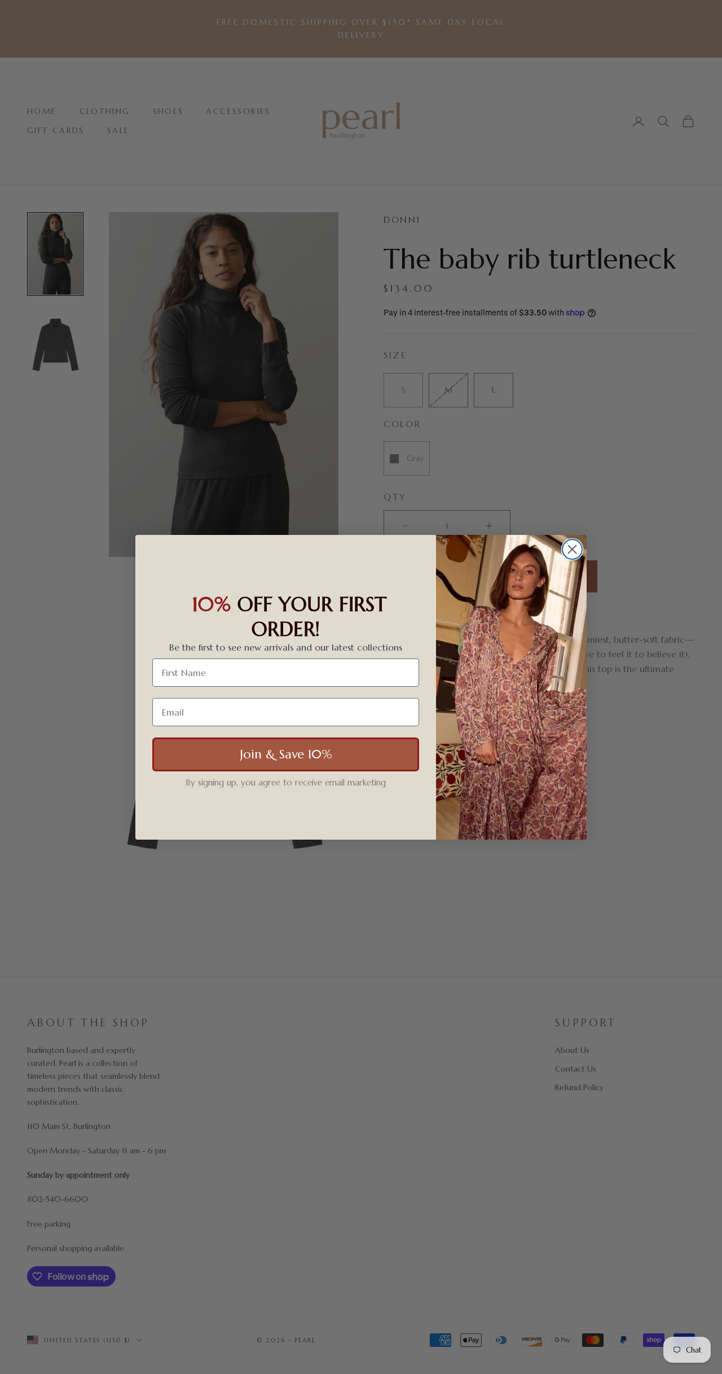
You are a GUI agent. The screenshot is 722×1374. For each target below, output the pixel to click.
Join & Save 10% (286, 753)
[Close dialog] (572, 549)
